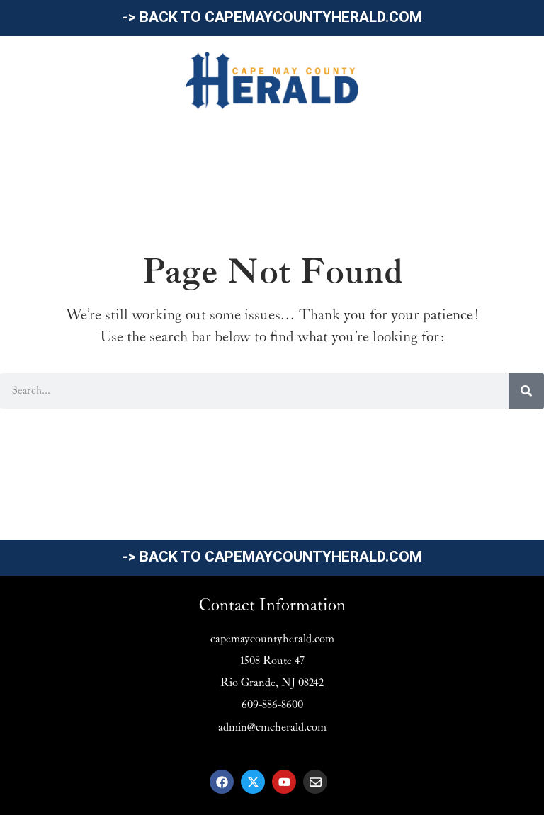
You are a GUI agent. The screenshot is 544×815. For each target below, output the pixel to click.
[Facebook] (222, 782)
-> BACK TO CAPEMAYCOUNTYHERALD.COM (272, 16)
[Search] (526, 391)
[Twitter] (253, 782)
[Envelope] (315, 782)
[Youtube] (284, 782)
